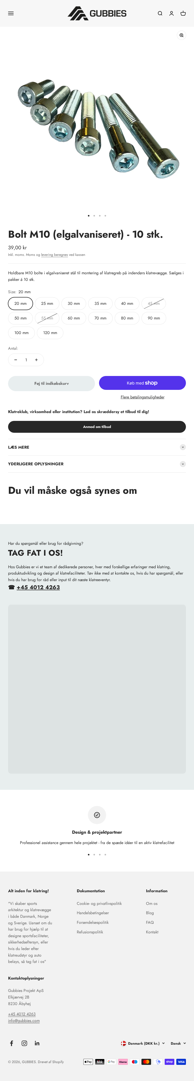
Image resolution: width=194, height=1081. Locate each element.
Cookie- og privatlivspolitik (99, 903)
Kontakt (152, 932)
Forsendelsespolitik (93, 922)
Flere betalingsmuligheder (142, 397)
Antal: (13, 348)
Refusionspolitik (90, 932)
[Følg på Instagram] (24, 1043)
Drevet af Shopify (51, 1061)
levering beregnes (54, 254)
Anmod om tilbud (97, 426)
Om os (151, 903)
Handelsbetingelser (93, 913)
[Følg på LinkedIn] (37, 1043)
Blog (150, 913)
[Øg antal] (36, 360)
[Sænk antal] (15, 360)
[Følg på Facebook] (11, 1043)
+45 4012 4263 (38, 587)
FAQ (150, 922)
